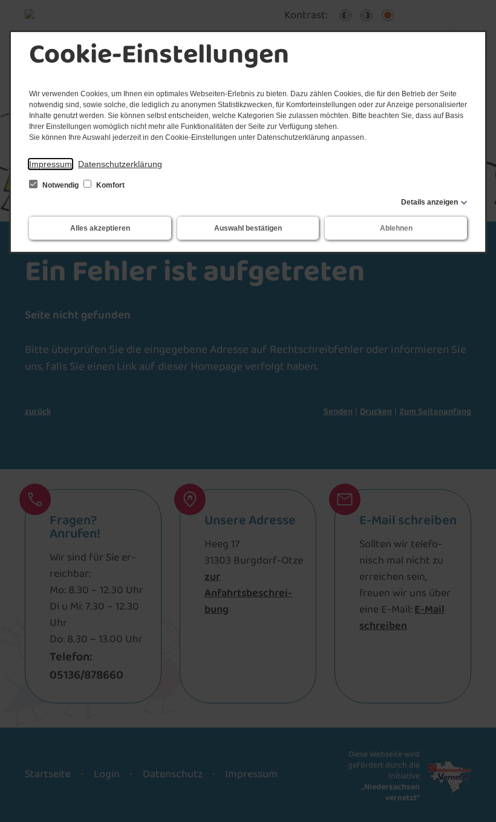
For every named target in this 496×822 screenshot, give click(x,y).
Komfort (109, 185)
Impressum (50, 164)
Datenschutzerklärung (120, 164)
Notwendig (60, 185)
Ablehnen (396, 228)
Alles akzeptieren (100, 228)
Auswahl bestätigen (248, 228)
